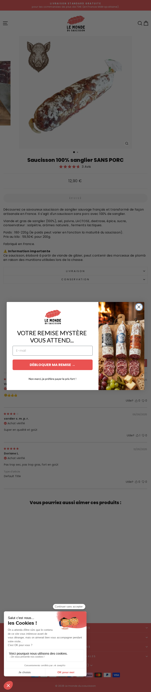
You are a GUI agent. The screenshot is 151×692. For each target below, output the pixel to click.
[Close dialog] (138, 307)
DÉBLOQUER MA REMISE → (52, 364)
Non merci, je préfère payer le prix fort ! (52, 378)
